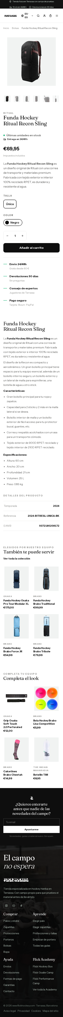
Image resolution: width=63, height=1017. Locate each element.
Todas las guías (41, 945)
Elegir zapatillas (42, 927)
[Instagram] (6, 906)
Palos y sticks (11, 920)
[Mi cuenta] (44, 16)
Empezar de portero (44, 939)
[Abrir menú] (57, 16)
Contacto (8, 991)
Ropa (6, 951)
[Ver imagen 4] (36, 99)
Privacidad (23, 1010)
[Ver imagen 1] (7, 99)
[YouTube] (14, 906)
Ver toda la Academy (45, 989)
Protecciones (11, 933)
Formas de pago (12, 978)
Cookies (36, 1010)
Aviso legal (9, 1010)
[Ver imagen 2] (17, 99)
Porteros (8, 939)
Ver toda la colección (16, 558)
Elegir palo (39, 920)
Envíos (7, 966)
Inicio (6, 28)
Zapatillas (8, 927)
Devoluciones (11, 972)
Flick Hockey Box (43, 966)
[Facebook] (21, 906)
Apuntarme (31, 829)
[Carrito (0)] (50, 16)
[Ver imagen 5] (46, 99)
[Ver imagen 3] (27, 99)
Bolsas (15, 28)
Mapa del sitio (50, 1010)
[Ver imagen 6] (56, 99)
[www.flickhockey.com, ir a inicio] (10, 15)
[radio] (9, 204)
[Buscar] (38, 16)
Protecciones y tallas (45, 933)
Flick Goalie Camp (43, 972)
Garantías (9, 985)
